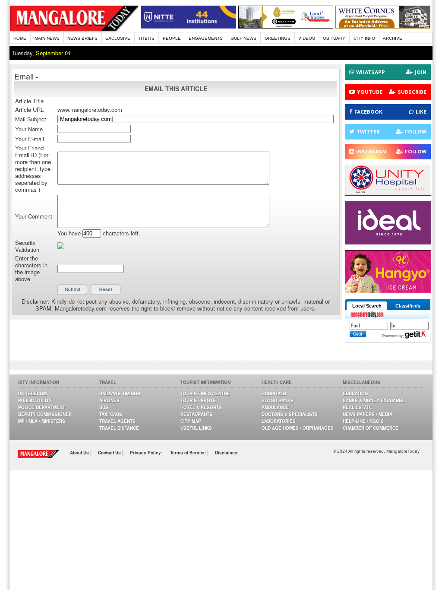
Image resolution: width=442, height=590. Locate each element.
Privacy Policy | (147, 453)
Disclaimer (226, 453)
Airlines (109, 400)
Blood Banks (278, 400)
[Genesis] (382, 26)
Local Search (367, 305)
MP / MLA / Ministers (41, 421)
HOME (19, 38)
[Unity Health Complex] (388, 193)
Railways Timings (119, 393)
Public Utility (35, 400)
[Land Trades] (285, 26)
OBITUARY (334, 38)
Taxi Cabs (110, 414)
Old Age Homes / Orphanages (298, 428)
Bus (103, 407)
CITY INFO (364, 38)
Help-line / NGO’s (363, 421)
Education (355, 393)
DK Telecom (32, 393)
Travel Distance (119, 428)
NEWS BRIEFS (82, 38)
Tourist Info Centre (205, 393)
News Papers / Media (367, 414)
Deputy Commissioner (45, 414)
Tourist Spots (198, 400)
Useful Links (196, 428)
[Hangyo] (388, 291)
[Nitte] (188, 26)
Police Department (41, 407)
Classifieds (407, 305)
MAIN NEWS (47, 38)
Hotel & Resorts (201, 407)
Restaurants (196, 414)
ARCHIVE (392, 38)
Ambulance (275, 407)
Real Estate (357, 407)
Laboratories (279, 421)
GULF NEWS (243, 38)
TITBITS (146, 38)
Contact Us (110, 453)
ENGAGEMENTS (206, 38)
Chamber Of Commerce (370, 428)
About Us (80, 453)
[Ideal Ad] (388, 242)
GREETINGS (277, 38)
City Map (190, 421)
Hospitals (274, 393)
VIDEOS (306, 38)
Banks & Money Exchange (374, 400)
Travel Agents (117, 421)
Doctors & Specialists (290, 414)
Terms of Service (188, 453)
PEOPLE (172, 38)
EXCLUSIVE (117, 38)
